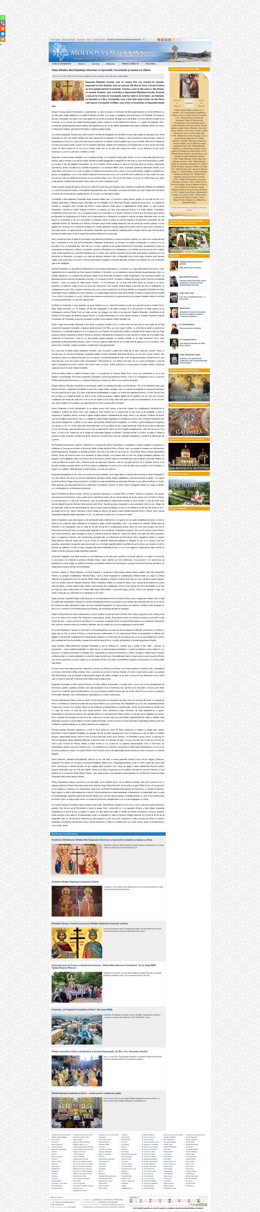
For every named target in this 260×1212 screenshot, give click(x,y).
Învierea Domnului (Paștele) (82, 1166)
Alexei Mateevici (169, 1139)
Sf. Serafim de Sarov (148, 1152)
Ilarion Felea (190, 1164)
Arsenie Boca (190, 1142)
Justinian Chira (191, 1183)
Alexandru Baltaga (170, 1142)
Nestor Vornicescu (170, 1164)
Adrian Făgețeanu (191, 1139)
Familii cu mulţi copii (127, 1181)
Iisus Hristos (56, 1139)
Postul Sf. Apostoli (79, 1183)
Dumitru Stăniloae (191, 1152)
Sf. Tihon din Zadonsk (149, 1156)
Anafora (54, 1152)
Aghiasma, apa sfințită (59, 1149)
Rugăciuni (55, 1171)
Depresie (124, 1149)
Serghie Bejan (168, 1166)
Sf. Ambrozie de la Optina (150, 1147)
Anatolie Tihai (168, 1144)
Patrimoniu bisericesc (106, 1178)
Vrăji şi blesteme (104, 1161)
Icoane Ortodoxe (57, 1147)
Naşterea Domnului (79, 1152)
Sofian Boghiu (168, 1169)
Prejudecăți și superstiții (106, 1159)
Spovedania (55, 1166)
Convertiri (102, 1147)
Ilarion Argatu (190, 1161)
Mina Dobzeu (168, 1176)
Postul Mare (77, 1181)
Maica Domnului (57, 1144)
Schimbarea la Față (79, 1176)
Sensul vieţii (125, 1137)
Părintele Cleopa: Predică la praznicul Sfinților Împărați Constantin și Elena (90, 923)
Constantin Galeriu (192, 1149)
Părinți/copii (125, 1173)
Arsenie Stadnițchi (169, 1137)
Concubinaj (125, 1144)
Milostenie (55, 1164)
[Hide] (1, 45)
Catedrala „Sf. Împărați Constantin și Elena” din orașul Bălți (82, 1009)
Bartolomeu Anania (192, 1144)
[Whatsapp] (2, 17)
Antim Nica (167, 1149)
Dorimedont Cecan (170, 1188)
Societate (96, 64)
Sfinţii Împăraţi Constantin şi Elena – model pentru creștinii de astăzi (86, 1093)
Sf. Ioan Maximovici (148, 1169)
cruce (106, 76)
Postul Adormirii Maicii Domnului (83, 1186)
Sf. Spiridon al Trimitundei (150, 1144)
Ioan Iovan (189, 1181)
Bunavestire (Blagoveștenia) (82, 1161)
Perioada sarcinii (126, 1164)
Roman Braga (168, 1171)
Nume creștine (56, 1161)
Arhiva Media (103, 1188)
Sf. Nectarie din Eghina (149, 1181)
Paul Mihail (167, 1181)
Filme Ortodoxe (104, 1186)
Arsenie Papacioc (191, 1137)
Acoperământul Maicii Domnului (83, 1147)
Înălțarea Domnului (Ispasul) (82, 1169)
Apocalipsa (102, 1137)
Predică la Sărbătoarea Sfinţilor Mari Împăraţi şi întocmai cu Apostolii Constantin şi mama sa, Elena (102, 840)
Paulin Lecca (168, 1178)
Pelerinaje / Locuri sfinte (59, 1183)
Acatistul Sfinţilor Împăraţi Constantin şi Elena (75, 882)
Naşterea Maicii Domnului (81, 1142)
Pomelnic (55, 1173)
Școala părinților (126, 1176)
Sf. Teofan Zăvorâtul (148, 1154)
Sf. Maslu (55, 1178)
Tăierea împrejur (78, 1154)
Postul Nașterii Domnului (81, 1178)
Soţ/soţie (124, 1171)
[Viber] (2, 23)
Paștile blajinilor (56, 1181)
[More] (2, 39)
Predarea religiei (104, 1144)
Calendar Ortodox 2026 (81, 1137)
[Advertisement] (82, 19)
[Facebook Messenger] (2, 34)
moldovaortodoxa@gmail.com (65, 1202)
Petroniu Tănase (191, 1171)
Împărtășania (56, 1169)
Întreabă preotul (57, 1188)
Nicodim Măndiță (191, 1178)
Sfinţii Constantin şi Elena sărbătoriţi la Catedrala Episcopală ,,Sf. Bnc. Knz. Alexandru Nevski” (100, 1051)
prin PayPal (72, 1207)
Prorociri (101, 1156)
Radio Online (103, 1183)
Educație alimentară (105, 1152)
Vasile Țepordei (169, 1186)
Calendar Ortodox (99, 40)
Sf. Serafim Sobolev (148, 1188)
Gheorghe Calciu (191, 1156)
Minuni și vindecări (105, 1154)
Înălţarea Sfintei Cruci (80, 1144)
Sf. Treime (55, 1142)
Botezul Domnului (79, 1156)
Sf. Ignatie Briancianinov (149, 1159)
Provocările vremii (104, 1139)
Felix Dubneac (168, 1173)
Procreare (124, 1161)
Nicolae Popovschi (170, 1161)
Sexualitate (102, 1164)
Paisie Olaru (190, 1169)
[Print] (2, 28)
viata (115, 76)
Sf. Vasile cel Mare (148, 1139)
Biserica (81, 64)
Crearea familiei (126, 1156)
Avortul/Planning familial (129, 1154)
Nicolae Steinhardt (192, 1176)
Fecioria (124, 1142)
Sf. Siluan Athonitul (148, 1176)
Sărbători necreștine (80, 1190)
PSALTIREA (150, 64)
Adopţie (123, 1186)
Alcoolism (102, 1173)
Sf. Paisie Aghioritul (148, 1186)
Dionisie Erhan (168, 1152)
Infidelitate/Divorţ (126, 1188)
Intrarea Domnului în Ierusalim (83, 1164)
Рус (144, 40)
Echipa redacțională (68, 40)
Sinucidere (102, 1166)
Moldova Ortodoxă (56, 1197)
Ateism (101, 1171)
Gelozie (123, 1147)
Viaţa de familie (126, 1159)
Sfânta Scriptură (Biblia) (59, 1137)
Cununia (54, 1159)
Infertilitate (124, 1183)
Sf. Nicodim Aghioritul (148, 1164)
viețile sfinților (123, 76)
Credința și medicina (105, 1149)
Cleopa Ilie (189, 1147)
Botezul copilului (57, 1156)
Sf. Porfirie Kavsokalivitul (150, 1183)
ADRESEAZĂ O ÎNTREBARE (108, 1202)
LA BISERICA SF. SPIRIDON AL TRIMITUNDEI (107, 1200)
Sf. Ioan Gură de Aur (148, 1137)
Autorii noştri (81, 40)
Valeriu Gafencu (169, 1183)
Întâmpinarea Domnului (80, 1159)
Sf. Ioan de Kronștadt (148, 1171)
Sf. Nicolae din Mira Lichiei (150, 1142)
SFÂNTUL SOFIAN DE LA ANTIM (113, 1204)
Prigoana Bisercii (104, 1142)
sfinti (111, 76)
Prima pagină (55, 40)
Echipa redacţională (56, 1204)
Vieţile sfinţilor (77, 1139)
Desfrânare (125, 1152)
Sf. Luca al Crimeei (148, 1178)
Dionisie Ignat (190, 1154)
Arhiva (89, 40)
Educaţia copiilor (126, 1166)
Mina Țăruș (167, 1159)
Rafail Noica (190, 1186)
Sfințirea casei (126, 1178)
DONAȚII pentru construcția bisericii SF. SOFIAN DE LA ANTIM (104, 1207)
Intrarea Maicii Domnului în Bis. (83, 1149)
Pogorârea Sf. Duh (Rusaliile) (82, 1171)
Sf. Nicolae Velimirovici (149, 1166)
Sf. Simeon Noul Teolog (149, 1149)
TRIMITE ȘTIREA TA (130, 64)
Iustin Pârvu (190, 1166)
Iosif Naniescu (168, 1156)
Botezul (54, 1154)
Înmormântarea (57, 1186)
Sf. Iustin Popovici (147, 1173)
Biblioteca (110, 64)
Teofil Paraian (190, 1173)
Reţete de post (78, 1188)
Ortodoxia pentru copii (128, 1169)
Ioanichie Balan (191, 1159)
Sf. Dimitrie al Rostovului (149, 1161)
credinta (101, 76)
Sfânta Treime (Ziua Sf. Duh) (82, 1173)
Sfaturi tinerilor (126, 1139)
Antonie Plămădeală (170, 1147)
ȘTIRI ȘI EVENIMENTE (61, 64)
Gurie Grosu (168, 1154)
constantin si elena (90, 76)
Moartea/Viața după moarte (107, 1176)
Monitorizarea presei (105, 1181)
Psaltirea (54, 1176)
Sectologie (102, 1169)
